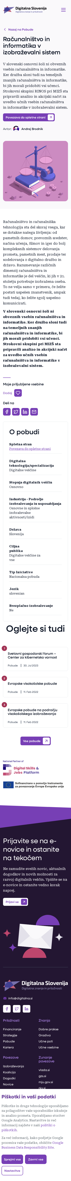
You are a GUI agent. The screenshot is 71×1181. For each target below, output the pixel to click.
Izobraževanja (13, 1066)
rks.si (42, 1088)
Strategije (10, 1035)
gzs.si (42, 1076)
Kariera (8, 1047)
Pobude (9, 1041)
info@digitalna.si (20, 998)
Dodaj (7, 393)
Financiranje (12, 1029)
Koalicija (9, 1072)
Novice (8, 1084)
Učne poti (46, 1041)
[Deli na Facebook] (7, 412)
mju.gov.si (46, 1082)
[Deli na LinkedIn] (25, 412)
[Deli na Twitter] (16, 412)
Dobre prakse (49, 1029)
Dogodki (9, 1078)
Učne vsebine (49, 1047)
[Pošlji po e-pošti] (34, 412)
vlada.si (44, 1070)
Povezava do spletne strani (30, 449)
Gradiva (45, 1035)
